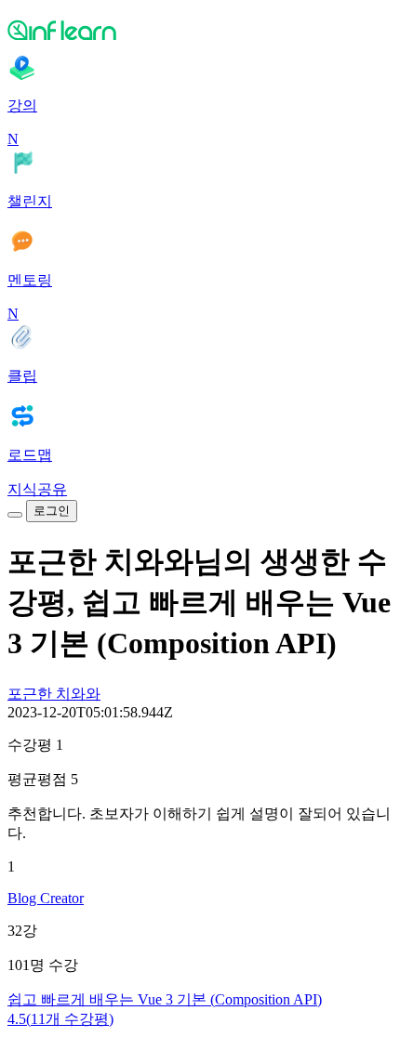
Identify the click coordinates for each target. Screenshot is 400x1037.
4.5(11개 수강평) (60, 1019)
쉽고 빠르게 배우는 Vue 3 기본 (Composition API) (164, 999)
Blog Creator (45, 898)
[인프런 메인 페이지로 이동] (200, 29)
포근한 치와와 (53, 694)
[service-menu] (14, 515)
